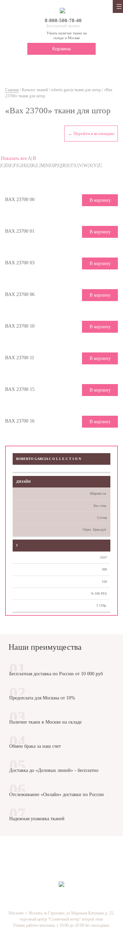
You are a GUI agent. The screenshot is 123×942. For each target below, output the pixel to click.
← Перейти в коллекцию (91, 133)
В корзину (100, 200)
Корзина (61, 48)
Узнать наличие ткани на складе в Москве (66, 35)
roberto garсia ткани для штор (76, 89)
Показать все (14, 158)
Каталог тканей (35, 89)
